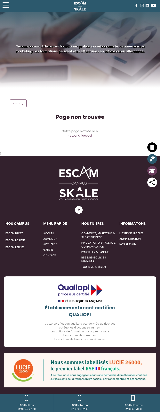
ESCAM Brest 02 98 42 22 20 (27, 407)
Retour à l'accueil (80, 135)
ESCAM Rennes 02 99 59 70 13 (133, 407)
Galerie (48, 250)
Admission (50, 239)
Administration (130, 239)
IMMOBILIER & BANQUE (95, 252)
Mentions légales (131, 233)
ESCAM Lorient (15, 240)
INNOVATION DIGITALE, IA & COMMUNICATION (98, 245)
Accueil (16, 103)
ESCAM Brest (14, 233)
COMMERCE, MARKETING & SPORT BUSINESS (98, 235)
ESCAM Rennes (15, 247)
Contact (49, 255)
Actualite (50, 244)
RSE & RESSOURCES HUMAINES (93, 259)
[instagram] (142, 5)
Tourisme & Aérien (93, 267)
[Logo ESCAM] (80, 6)
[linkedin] (147, 5)
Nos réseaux (127, 244)
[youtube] (153, 5)
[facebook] (136, 5)
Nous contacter (80, 94)
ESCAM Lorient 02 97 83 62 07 (80, 407)
